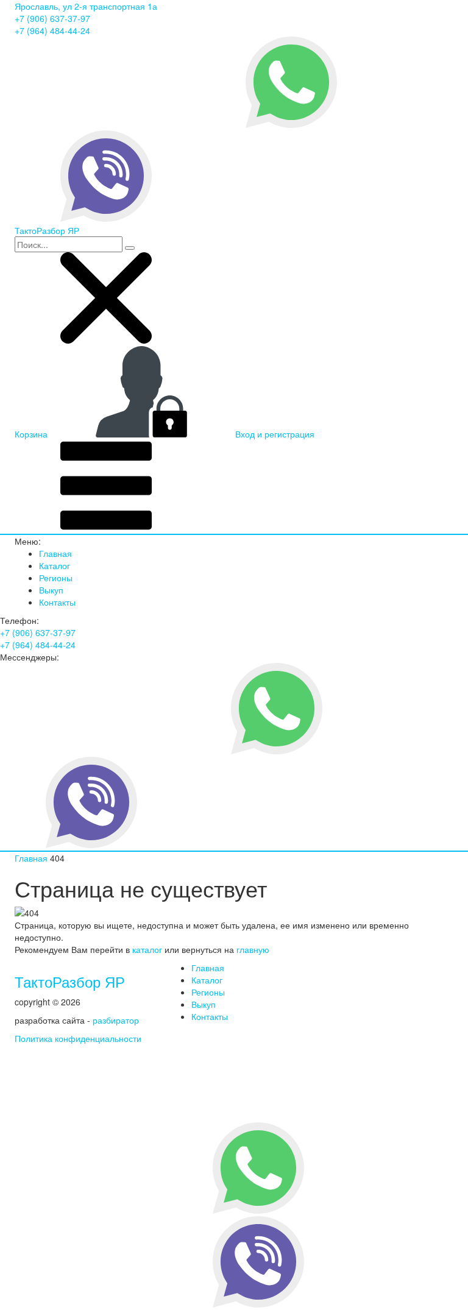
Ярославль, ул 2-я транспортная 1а (86, 6)
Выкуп (51, 590)
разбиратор (116, 1020)
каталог (147, 949)
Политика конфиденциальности (78, 1038)
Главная (55, 553)
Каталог (54, 565)
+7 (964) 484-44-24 (52, 30)
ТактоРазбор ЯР (70, 981)
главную (252, 949)
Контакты (57, 602)
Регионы (56, 578)
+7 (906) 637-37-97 (52, 18)
